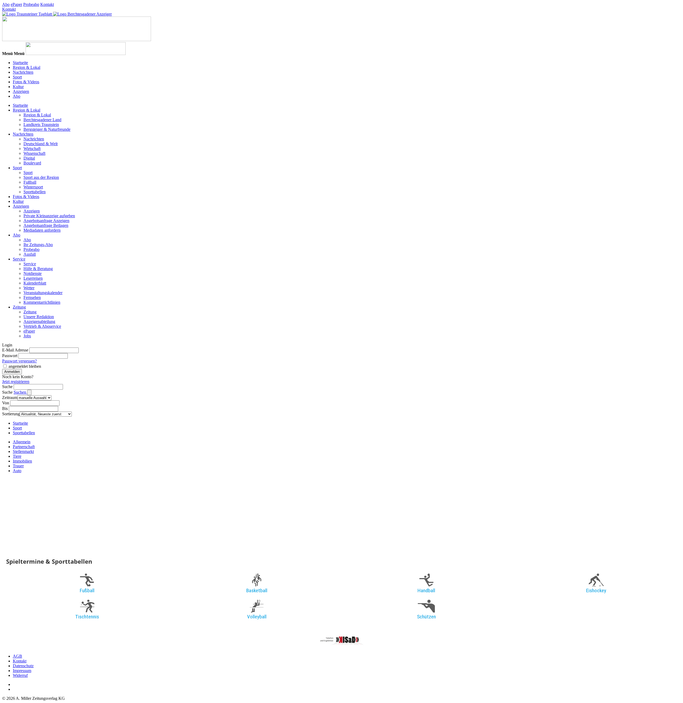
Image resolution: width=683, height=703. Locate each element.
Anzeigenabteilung (39, 321)
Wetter (28, 288)
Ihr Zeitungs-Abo (38, 244)
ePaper (16, 4)
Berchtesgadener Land (42, 119)
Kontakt (47, 4)
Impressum (22, 670)
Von (5, 403)
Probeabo (31, 4)
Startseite (20, 62)
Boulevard (32, 163)
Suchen (20, 392)
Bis (5, 408)
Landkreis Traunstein (41, 124)
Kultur (18, 86)
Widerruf (20, 675)
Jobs (27, 336)
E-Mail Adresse (15, 350)
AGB (17, 656)
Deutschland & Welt (40, 143)
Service (19, 259)
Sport (17, 77)
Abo (6, 4)
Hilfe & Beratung (38, 268)
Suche (7, 386)
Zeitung (19, 307)
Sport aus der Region (41, 177)
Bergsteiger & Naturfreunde (46, 129)
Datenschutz (23, 665)
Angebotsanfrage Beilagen (45, 225)
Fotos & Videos (26, 82)
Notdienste (32, 273)
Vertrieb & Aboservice (42, 326)
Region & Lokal (26, 67)
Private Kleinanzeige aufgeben (49, 216)
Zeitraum (9, 397)
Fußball (29, 182)
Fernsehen (32, 297)
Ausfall (29, 254)
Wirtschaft (32, 148)
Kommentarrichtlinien (41, 302)
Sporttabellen (34, 191)
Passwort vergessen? (19, 361)
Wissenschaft (34, 153)
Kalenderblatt (34, 283)
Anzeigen (21, 91)
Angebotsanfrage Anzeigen (46, 220)
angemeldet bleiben (25, 366)
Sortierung (11, 414)
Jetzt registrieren (15, 381)
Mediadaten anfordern (42, 230)
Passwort (9, 355)
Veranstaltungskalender (42, 292)
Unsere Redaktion (38, 316)
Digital (29, 158)
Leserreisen (33, 278)
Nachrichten (23, 72)
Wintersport (33, 187)
